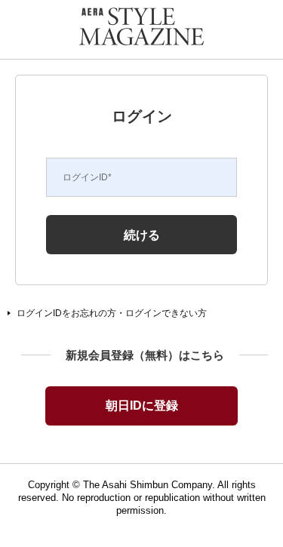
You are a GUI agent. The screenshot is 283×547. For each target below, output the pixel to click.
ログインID (87, 177)
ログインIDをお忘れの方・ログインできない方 (112, 313)
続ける (142, 234)
